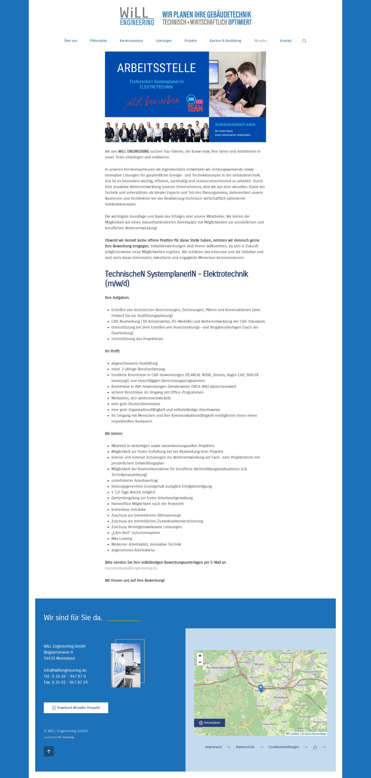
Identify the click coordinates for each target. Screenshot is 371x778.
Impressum (213, 747)
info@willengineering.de (65, 670)
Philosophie (98, 40)
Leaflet (294, 734)
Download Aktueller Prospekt (78, 707)
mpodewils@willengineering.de (131, 568)
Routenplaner (212, 723)
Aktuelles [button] (261, 40)
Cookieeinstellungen (284, 747)
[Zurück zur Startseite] (185, 16)
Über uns (70, 40)
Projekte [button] (191, 40)
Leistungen (164, 40)
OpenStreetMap (315, 734)
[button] (304, 40)
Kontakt (286, 40)
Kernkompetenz (131, 40)
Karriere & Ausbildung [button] (225, 40)
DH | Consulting (66, 737)
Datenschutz (245, 747)
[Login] (320, 747)
